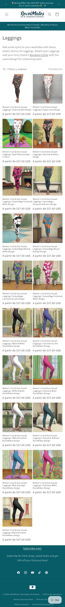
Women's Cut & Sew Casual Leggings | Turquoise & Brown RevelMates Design (46, 438)
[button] (6, 14)
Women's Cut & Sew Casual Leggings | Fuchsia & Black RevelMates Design (45, 391)
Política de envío (21, 604)
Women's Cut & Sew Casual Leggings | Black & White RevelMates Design (14, 343)
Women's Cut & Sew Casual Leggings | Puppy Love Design (46, 108)
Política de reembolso (52, 594)
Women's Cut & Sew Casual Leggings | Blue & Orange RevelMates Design (14, 485)
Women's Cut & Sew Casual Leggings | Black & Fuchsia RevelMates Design (14, 532)
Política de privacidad (23, 599)
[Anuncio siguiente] (58, 4)
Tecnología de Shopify (30, 594)
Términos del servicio (45, 599)
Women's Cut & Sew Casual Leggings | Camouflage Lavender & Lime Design (14, 296)
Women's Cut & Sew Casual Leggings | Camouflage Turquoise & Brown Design (45, 201)
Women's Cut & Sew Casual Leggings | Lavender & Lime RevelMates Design (45, 343)
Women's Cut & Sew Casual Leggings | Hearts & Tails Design (16, 108)
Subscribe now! (32, 548)
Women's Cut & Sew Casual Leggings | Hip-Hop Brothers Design (46, 154)
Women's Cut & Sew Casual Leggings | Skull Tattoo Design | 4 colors (16, 154)
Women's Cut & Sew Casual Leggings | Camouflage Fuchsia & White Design (47, 296)
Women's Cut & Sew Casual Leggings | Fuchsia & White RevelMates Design (45, 485)
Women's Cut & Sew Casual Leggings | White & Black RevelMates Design (14, 391)
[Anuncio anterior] (6, 4)
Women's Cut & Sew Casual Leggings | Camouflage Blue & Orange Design (46, 249)
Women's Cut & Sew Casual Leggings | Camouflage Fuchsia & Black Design (17, 201)
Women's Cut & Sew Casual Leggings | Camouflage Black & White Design (16, 249)
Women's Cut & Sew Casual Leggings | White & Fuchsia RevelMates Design (14, 438)
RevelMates (15, 594)
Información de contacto (43, 604)
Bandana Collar (39, 55)
